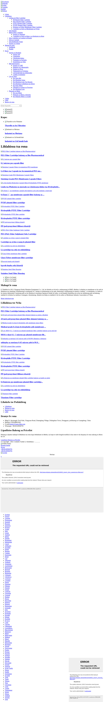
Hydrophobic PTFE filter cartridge (15, 218)
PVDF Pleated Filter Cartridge (22, 25)
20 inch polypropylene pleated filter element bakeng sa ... (24, 319)
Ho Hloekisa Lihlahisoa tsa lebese (24, 84)
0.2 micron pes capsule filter (12, 163)
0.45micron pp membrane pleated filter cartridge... (22, 382)
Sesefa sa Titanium (19, 34)
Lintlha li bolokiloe (19, 74)
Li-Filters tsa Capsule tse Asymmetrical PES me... (21, 171)
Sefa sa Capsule (14, 40)
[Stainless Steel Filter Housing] (11, 269)
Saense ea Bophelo (15, 53)
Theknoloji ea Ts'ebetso (20, 71)
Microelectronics (14, 64)
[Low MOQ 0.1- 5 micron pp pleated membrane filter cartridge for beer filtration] (29, 331)
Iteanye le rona (9, 102)
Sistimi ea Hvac (18, 69)
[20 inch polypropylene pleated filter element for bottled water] (24, 315)
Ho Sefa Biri (17, 78)
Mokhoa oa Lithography (21, 67)
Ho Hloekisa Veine (19, 80)
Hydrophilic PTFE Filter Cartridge (15, 210)
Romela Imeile (5, 445)
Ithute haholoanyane (7, 298)
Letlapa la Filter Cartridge (17, 18)
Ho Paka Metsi (18, 85)
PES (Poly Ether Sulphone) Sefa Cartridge (18, 234)
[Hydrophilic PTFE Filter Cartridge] (13, 206)
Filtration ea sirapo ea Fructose (23, 87)
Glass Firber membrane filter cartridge (17, 258)
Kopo (7, 51)
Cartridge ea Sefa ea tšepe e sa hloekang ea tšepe (28, 36)
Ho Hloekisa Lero (19, 89)
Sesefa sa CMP (18, 65)
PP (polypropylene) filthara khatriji (15, 226)
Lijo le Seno (13, 76)
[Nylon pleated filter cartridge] (15, 238)
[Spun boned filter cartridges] (13, 246)
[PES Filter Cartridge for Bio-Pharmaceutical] (18, 151)
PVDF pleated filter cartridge (13, 202)
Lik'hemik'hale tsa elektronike (22, 73)
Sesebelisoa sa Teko (19, 62)
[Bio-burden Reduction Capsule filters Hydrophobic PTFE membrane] (24, 183)
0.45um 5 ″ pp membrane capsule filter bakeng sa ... (22, 195)
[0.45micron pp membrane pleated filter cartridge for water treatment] (25, 378)
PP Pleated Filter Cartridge (21, 20)
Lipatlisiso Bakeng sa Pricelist (10, 440)
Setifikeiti (12, 47)
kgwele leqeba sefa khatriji (12, 265)
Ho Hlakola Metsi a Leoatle (22, 96)
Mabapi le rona (10, 45)
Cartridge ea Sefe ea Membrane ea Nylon (26, 29)
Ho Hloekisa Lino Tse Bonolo (22, 82)
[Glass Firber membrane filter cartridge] (14, 254)
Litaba (7, 98)
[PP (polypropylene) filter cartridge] (13, 222)
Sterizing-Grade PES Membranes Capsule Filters (21, 179)
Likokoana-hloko (18, 58)
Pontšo (11, 49)
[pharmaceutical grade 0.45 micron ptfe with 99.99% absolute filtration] (23, 338)
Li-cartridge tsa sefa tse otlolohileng (15, 250)
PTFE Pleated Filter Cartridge (22, 23)
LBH (6, 100)
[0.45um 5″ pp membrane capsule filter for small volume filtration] (26, 191)
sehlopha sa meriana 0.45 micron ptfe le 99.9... (20, 342)
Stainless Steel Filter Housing (13, 273)
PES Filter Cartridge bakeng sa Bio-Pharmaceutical (22, 155)
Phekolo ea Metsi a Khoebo (22, 95)
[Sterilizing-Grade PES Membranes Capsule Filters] (17, 175)
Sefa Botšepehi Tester (16, 42)
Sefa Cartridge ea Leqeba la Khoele (20, 38)
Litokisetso (16, 56)
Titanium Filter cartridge (11, 397)
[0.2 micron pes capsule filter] (10, 159)
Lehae (7, 14)
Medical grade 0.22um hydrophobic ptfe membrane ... (23, 327)
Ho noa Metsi (17, 93)
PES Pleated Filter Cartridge (22, 21)
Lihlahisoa (8, 16)
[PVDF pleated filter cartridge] (11, 198)
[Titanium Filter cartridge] (9, 394)
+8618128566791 (6, 449)
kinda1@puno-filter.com (17, 424)
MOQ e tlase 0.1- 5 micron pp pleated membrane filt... (23, 335)
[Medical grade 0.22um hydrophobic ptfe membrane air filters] (22, 323)
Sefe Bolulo (13, 31)
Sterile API (16, 54)
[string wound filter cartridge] (10, 261)
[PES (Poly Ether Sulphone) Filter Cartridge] (15, 230)
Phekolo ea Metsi (14, 91)
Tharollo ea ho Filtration (15, 125)
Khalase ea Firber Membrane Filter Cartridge (27, 27)
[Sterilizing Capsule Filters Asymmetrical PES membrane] (19, 167)
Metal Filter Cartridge (16, 32)
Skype (3, 447)
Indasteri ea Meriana (13, 133)
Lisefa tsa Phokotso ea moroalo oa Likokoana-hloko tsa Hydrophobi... (30, 187)
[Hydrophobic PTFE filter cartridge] (13, 214)
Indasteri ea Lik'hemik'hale (16, 141)
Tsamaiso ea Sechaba (20, 60)
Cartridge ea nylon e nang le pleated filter (18, 242)
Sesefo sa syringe (14, 43)
